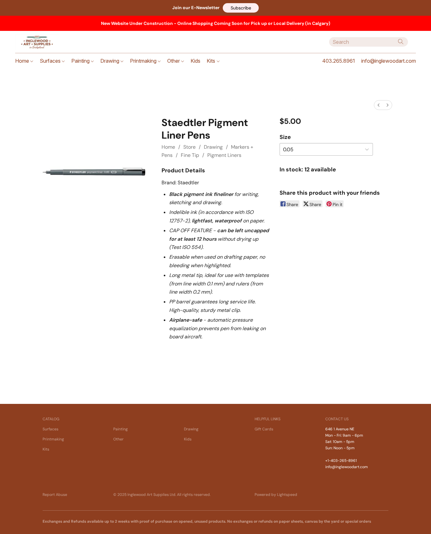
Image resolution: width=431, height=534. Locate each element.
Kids (195, 61)
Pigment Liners (224, 155)
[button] (241, 8)
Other (174, 61)
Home (22, 61)
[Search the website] (400, 41)
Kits (211, 61)
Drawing (110, 61)
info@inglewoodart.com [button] (388, 61)
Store (189, 147)
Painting (81, 61)
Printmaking (144, 61)
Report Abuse (55, 494)
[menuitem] (378, 105)
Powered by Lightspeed (276, 494)
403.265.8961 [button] (338, 61)
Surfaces (51, 61)
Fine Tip (190, 155)
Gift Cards (264, 429)
